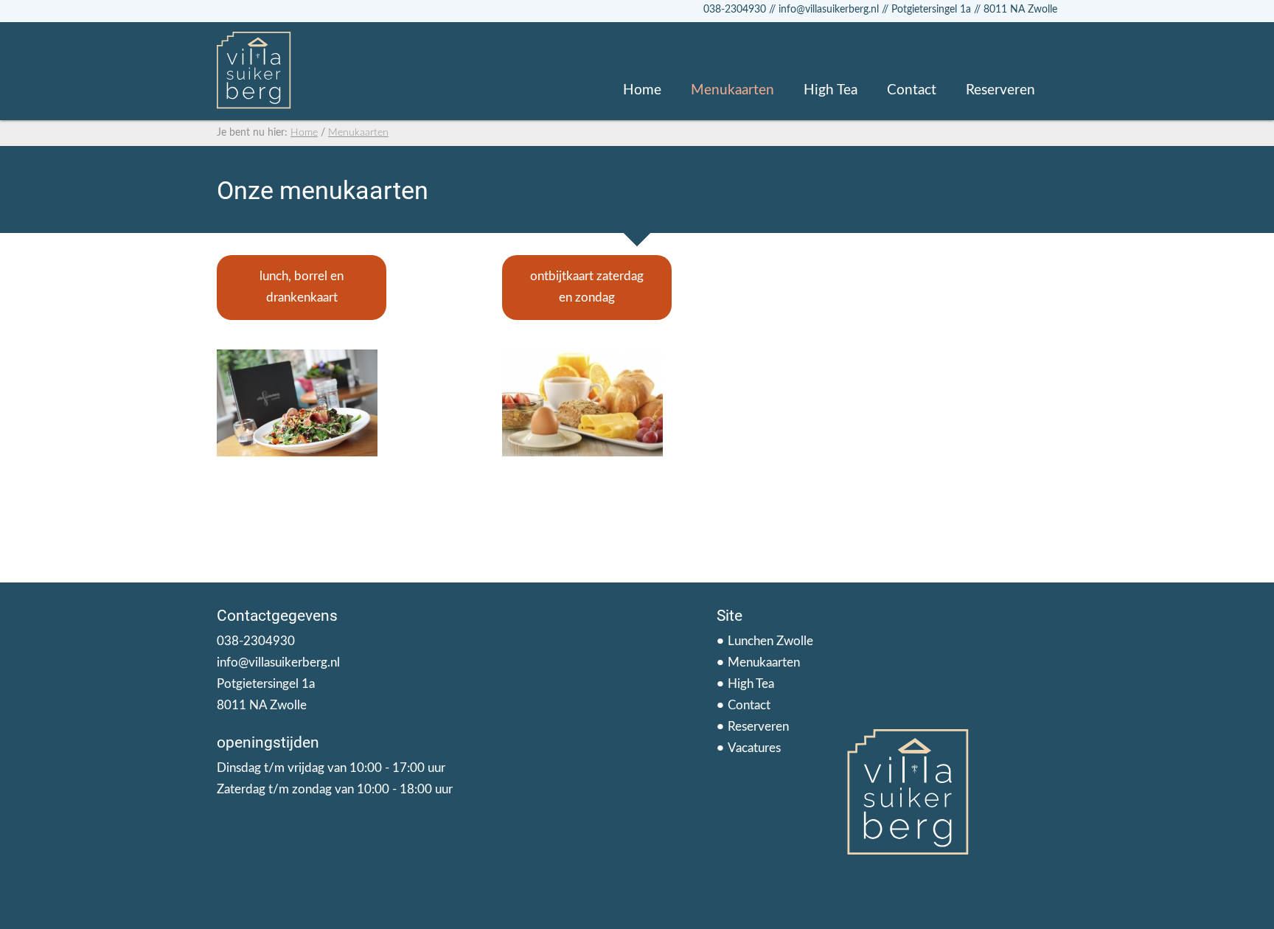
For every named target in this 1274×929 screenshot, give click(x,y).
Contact (911, 90)
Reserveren (1000, 90)
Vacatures (754, 748)
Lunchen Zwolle (770, 641)
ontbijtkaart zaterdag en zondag (587, 287)
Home (642, 90)
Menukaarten (732, 90)
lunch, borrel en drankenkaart (302, 287)
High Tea (830, 90)
